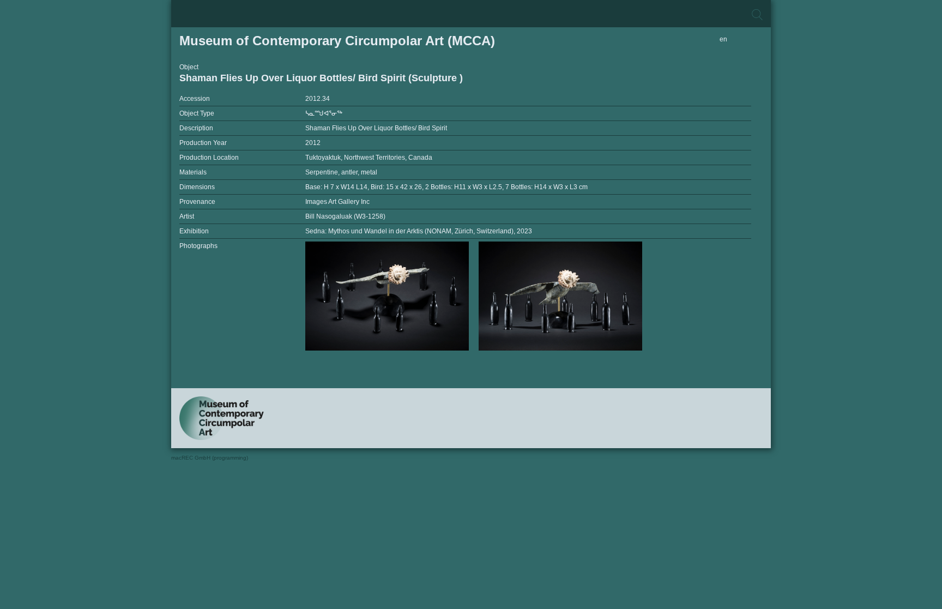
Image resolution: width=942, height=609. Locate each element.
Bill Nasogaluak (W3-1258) (345, 216)
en (723, 39)
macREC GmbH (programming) (209, 458)
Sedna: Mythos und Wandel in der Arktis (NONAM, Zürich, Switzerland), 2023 (418, 231)
